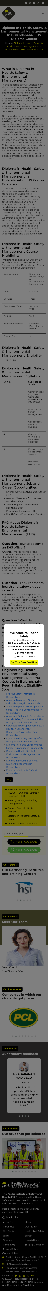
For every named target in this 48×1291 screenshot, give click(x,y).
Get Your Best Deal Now (24, 662)
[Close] (39, 626)
